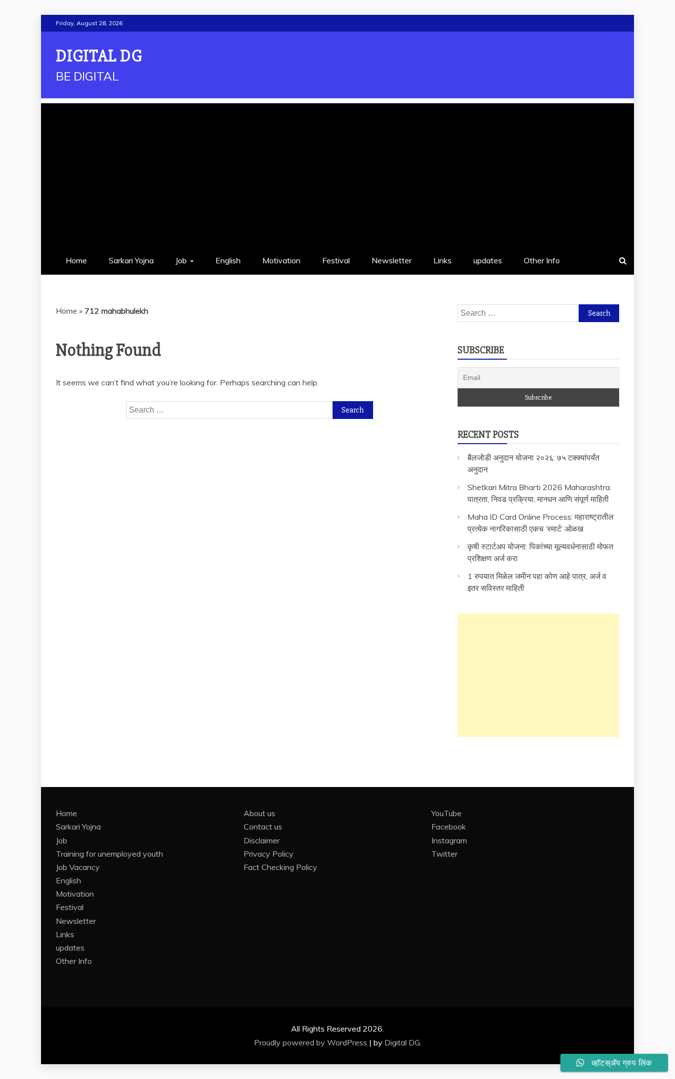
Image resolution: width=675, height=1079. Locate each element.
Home (76, 260)
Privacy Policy (269, 854)
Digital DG (99, 56)
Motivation (281, 260)
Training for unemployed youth (109, 854)
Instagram (449, 840)
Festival (336, 260)
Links (442, 260)
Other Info (542, 260)
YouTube (446, 813)
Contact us (263, 826)
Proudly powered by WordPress (311, 1042)
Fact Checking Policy (280, 867)
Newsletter (392, 260)
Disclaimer (262, 840)
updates (487, 260)
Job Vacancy (78, 867)
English (228, 260)
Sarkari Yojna (131, 260)
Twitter (444, 854)
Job (181, 260)
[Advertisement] (337, 172)
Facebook (448, 826)
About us (259, 813)
